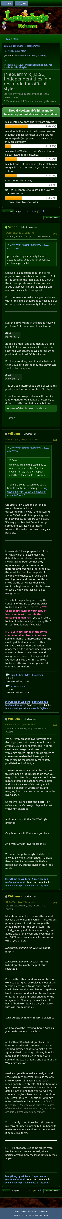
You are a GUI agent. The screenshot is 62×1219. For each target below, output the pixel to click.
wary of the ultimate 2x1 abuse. (28, 408)
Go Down (8, 211)
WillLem (41, 55)
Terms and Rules (29, 1211)
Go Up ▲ (43, 1211)
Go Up (6, 1190)
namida (22, 55)
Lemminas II (31, 708)
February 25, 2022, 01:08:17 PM (23, 439)
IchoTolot (31, 55)
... (30, 211)
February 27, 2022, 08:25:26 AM (20, 902)
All (43, 211)
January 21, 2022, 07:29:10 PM (19, 233)
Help (16, 1211)
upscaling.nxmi (18, 686)
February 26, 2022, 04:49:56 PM (20, 724)
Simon (12, 227)
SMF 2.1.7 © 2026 (22, 1215)
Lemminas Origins (14, 708)
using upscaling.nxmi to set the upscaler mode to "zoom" (27, 491)
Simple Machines (40, 1215)
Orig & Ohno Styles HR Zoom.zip (27, 674)
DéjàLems (45, 708)
